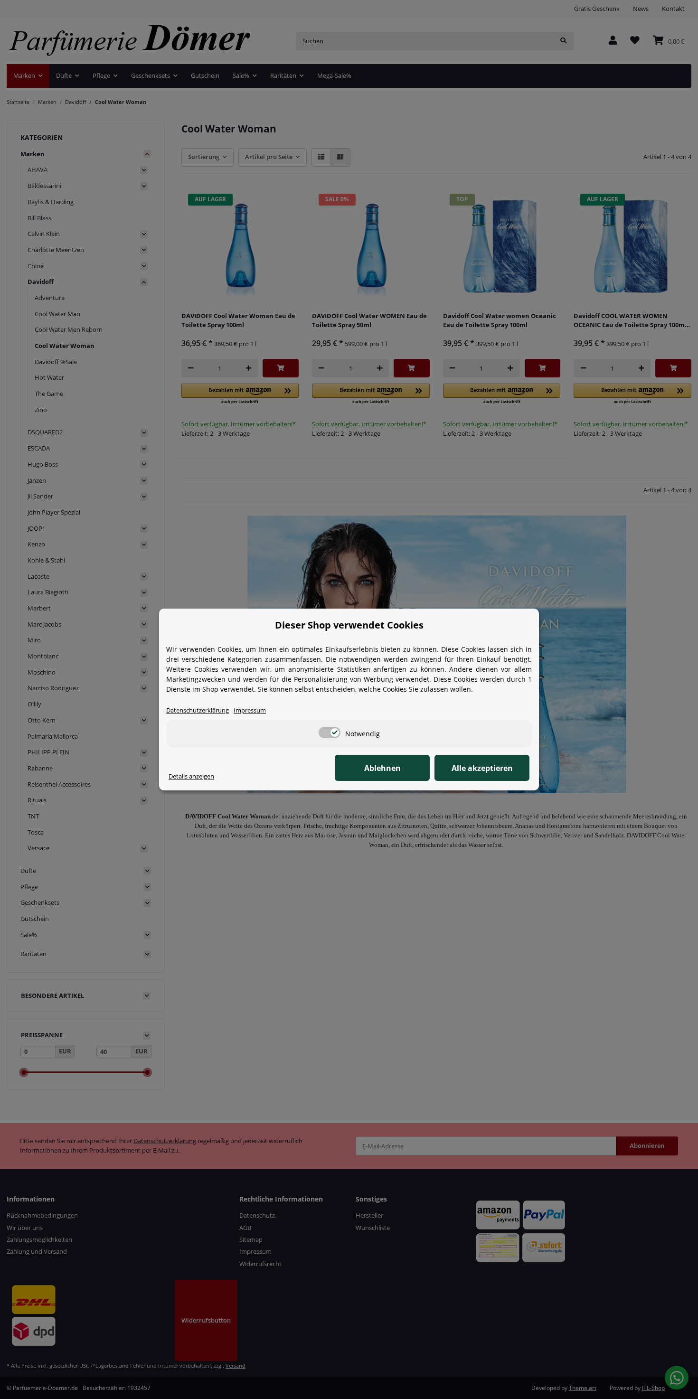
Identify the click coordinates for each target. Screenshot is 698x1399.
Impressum (250, 710)
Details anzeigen (191, 776)
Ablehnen (382, 768)
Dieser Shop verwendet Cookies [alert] (349, 625)
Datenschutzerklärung (197, 710)
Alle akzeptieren (482, 768)
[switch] (329, 732)
